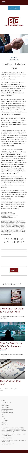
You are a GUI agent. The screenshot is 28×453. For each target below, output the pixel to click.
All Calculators (5, 424)
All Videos (4, 422)
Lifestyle (3, 418)
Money (3, 416)
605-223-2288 (8, 402)
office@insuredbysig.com (7, 409)
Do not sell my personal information (10, 431)
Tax (2, 414)
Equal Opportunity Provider (7, 437)
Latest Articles (5, 420)
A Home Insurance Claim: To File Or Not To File (12, 310)
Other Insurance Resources (7, 412)
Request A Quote (14, 8)
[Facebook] (0, 451)
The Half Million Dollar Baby (10, 382)
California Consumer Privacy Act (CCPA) (16, 429)
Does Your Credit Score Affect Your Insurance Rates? (11, 346)
